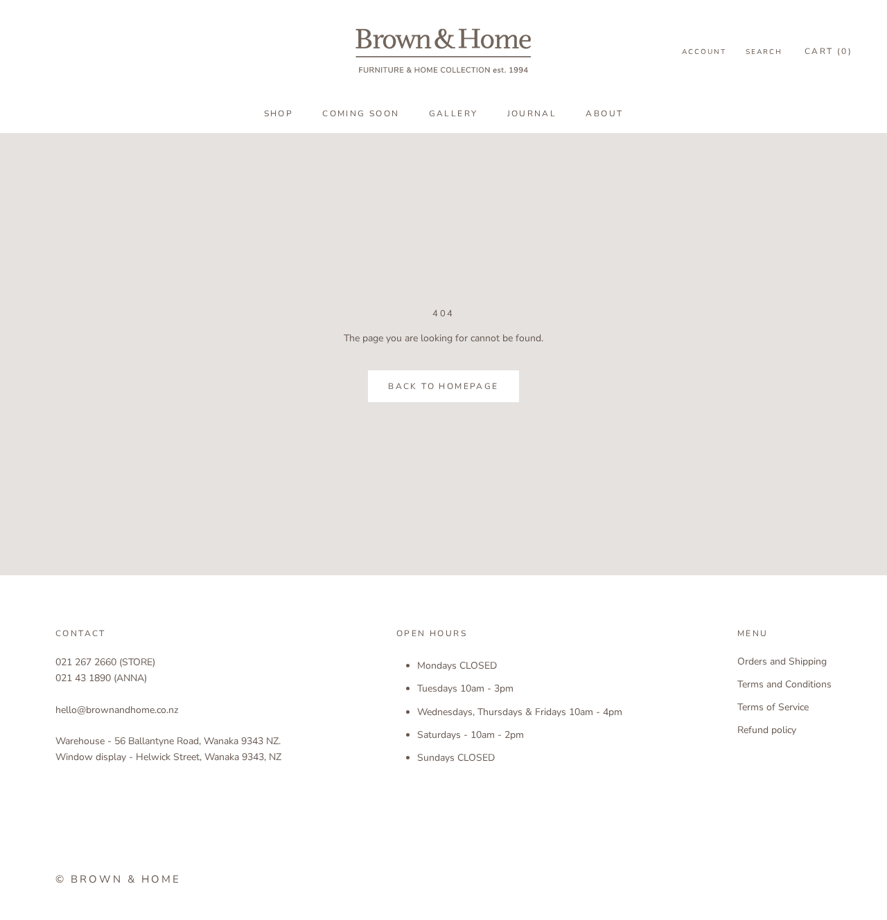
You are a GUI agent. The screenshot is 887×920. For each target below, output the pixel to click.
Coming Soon (360, 113)
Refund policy (766, 730)
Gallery (453, 113)
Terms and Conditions (784, 684)
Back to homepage (443, 386)
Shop (279, 113)
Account (704, 52)
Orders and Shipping (782, 661)
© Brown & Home (118, 879)
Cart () (828, 51)
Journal (532, 113)
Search (764, 52)
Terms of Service (773, 707)
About (604, 113)
